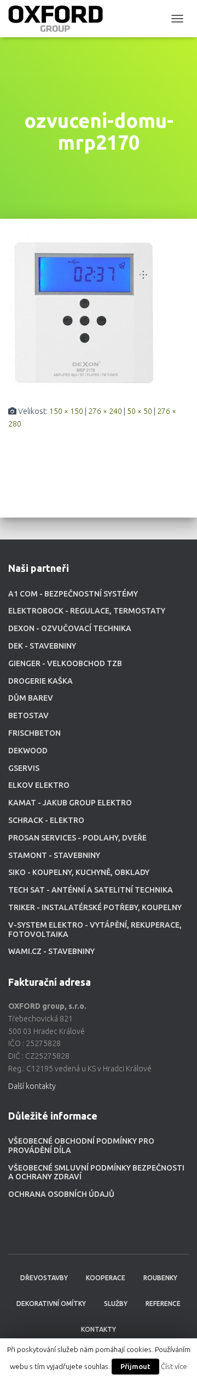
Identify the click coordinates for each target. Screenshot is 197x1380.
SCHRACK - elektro (46, 820)
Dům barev (30, 698)
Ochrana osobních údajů (61, 1194)
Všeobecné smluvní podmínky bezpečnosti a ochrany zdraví (96, 1172)
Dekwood (28, 750)
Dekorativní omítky (51, 1303)
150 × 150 (66, 411)
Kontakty (98, 1329)
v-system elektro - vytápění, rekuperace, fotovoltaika (95, 930)
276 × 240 (105, 411)
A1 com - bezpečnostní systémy (73, 593)
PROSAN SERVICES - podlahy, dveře (77, 837)
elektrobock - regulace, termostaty (86, 610)
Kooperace (105, 1277)
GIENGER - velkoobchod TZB (65, 663)
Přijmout (135, 1366)
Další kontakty (32, 1086)
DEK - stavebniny (42, 645)
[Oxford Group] (59, 18)
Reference (163, 1303)
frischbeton (34, 733)
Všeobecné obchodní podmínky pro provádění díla (81, 1146)
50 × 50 (139, 411)
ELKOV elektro (38, 785)
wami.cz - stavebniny (51, 951)
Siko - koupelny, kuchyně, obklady (78, 872)
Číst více (174, 1366)
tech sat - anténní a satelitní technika (90, 889)
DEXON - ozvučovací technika (69, 628)
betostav (28, 715)
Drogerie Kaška (40, 681)
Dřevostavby (44, 1277)
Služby (116, 1303)
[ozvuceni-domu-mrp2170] (83, 311)
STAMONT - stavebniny (54, 855)
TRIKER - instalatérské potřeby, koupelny (95, 907)
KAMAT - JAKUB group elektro (70, 802)
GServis (23, 768)
